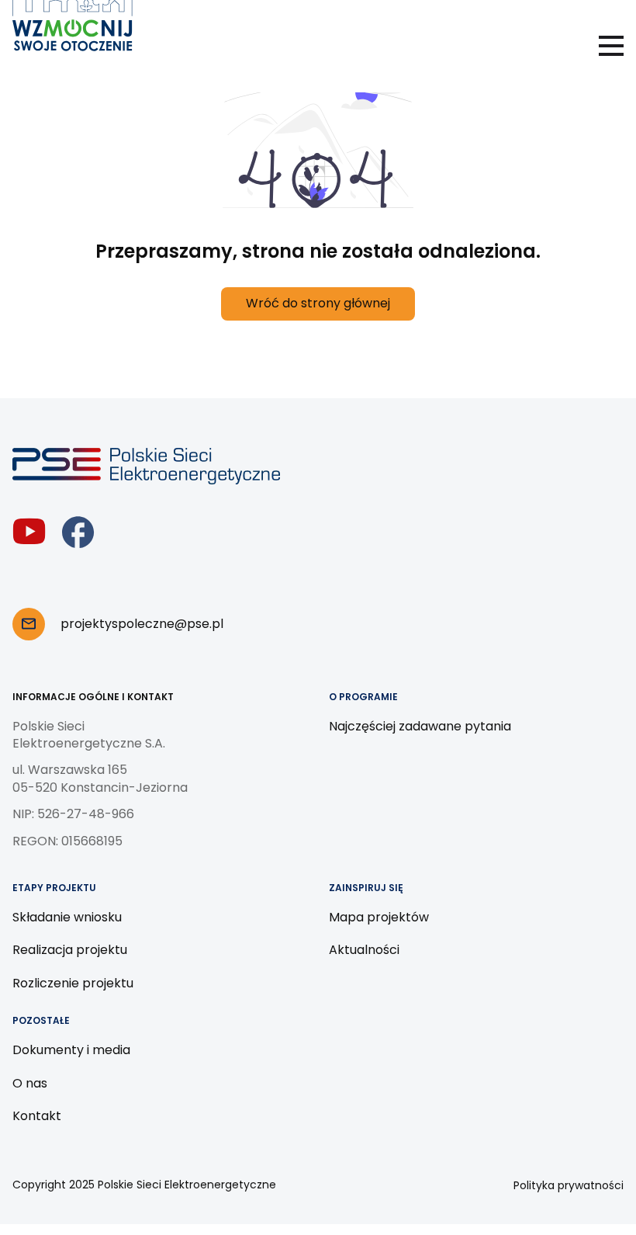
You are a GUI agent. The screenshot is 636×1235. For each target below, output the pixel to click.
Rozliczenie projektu (72, 983)
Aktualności (364, 950)
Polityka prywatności (568, 1185)
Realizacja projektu (69, 950)
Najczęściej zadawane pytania (420, 726)
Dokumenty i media (71, 1050)
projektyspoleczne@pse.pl (141, 624)
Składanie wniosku (67, 917)
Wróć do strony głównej (318, 303)
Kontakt (36, 1116)
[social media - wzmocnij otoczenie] (29, 532)
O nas (29, 1083)
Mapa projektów (379, 917)
